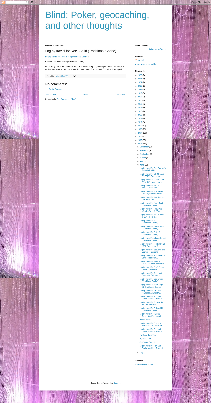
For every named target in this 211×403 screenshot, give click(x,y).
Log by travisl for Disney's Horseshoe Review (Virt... (151, 324)
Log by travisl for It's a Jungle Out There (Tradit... (151, 198)
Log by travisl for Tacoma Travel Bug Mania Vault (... (151, 315)
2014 (140, 108)
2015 (140, 104)
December (144, 147)
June (142, 165)
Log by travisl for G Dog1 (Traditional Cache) (149, 233)
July (142, 161)
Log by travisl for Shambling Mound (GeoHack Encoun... (152, 192)
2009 (140, 126)
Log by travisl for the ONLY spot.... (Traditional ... (150, 187)
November (144, 150)
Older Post (120, 95)
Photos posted (145, 320)
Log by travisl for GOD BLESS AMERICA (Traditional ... (151, 175)
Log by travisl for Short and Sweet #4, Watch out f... (150, 274)
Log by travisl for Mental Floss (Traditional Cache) (151, 227)
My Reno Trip (145, 339)
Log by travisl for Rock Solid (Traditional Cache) (66, 57)
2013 (140, 111)
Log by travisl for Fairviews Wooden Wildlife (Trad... (150, 210)
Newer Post (51, 95)
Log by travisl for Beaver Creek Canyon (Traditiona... (152, 251)
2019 (140, 93)
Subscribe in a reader (144, 365)
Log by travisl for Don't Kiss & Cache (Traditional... (151, 268)
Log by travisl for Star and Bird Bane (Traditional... (152, 256)
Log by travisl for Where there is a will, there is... (151, 216)
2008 (140, 129)
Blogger (117, 383)
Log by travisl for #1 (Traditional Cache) (148, 222)
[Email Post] (74, 76)
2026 (140, 75)
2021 (140, 89)
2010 (140, 122)
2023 (140, 86)
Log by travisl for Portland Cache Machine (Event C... (151, 297)
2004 (140, 144)
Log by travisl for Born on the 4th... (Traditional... (151, 303)
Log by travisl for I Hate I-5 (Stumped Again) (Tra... (150, 292)
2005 (140, 140)
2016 (140, 100)
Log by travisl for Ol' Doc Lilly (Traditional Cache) (151, 309)
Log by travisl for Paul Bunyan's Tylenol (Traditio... (152, 169)
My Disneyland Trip (147, 335)
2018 (140, 97)
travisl (140, 60)
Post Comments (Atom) (66, 99)
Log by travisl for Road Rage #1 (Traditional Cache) (151, 286)
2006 (140, 136)
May (142, 353)
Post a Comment (56, 89)
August (143, 158)
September (145, 154)
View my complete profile (145, 64)
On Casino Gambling (148, 342)
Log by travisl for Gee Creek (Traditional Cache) (151, 280)
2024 (140, 82)
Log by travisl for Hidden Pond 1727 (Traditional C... (152, 245)
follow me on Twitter (157, 49)
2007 (140, 133)
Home (86, 95)
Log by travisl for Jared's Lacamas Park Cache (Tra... (152, 262)
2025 (140, 79)
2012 (140, 115)
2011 (140, 118)
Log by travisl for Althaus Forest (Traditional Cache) (152, 239)
